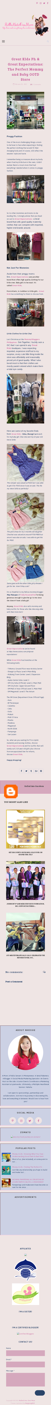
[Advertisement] (25, 1217)
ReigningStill (30, 1403)
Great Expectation (15, 648)
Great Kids (16, 285)
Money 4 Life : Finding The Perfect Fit (27, 1167)
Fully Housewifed (28, 595)
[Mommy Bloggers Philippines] (25, 1294)
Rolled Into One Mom (27, 1400)
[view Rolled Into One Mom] (25, 1137)
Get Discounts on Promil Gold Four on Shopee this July (25, 853)
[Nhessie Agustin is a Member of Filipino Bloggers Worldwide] (25, 1269)
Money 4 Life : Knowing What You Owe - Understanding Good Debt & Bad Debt (28, 1155)
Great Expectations (19, 277)
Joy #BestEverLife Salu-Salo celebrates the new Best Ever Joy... (25, 956)
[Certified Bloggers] (25, 1333)
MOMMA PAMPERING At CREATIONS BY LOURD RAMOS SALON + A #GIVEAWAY (28, 1181)
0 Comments (36, 84)
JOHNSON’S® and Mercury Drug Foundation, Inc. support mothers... (25, 905)
